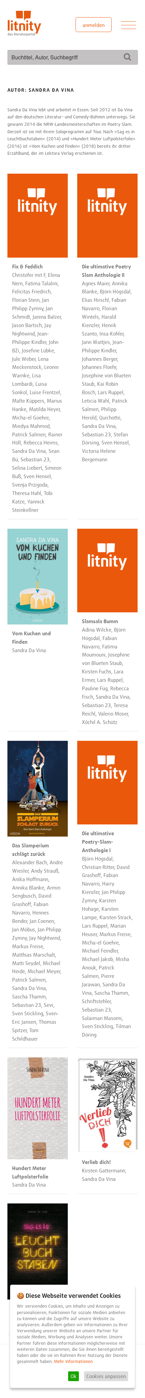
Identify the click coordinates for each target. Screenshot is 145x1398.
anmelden (94, 25)
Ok (73, 1376)
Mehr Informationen (73, 1361)
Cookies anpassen (106, 1376)
